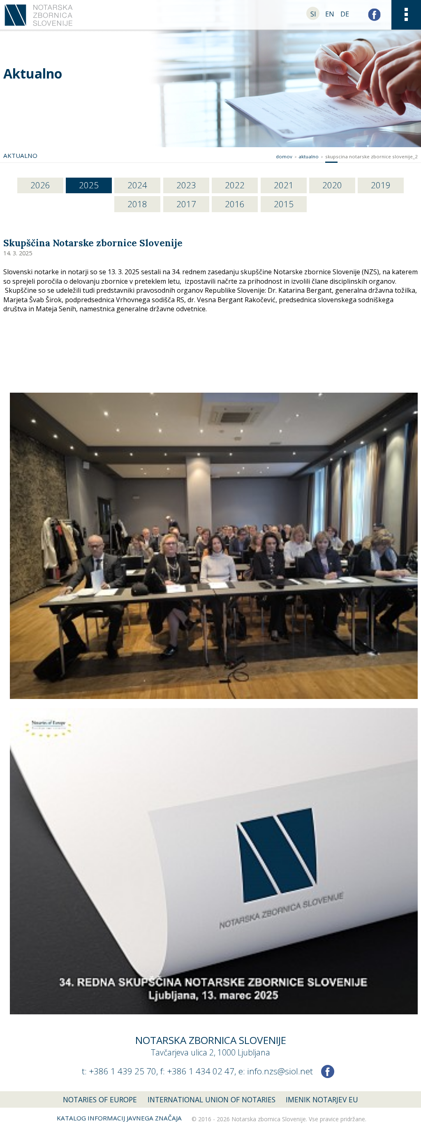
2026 (40, 185)
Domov (284, 156)
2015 (284, 204)
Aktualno (32, 73)
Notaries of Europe (100, 1099)
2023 (186, 185)
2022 (235, 185)
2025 (89, 185)
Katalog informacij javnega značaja (119, 1118)
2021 (284, 185)
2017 (186, 204)
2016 (235, 204)
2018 (137, 204)
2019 (381, 185)
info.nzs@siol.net (280, 1071)
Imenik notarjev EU (322, 1099)
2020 (332, 185)
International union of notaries (211, 1099)
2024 (137, 185)
